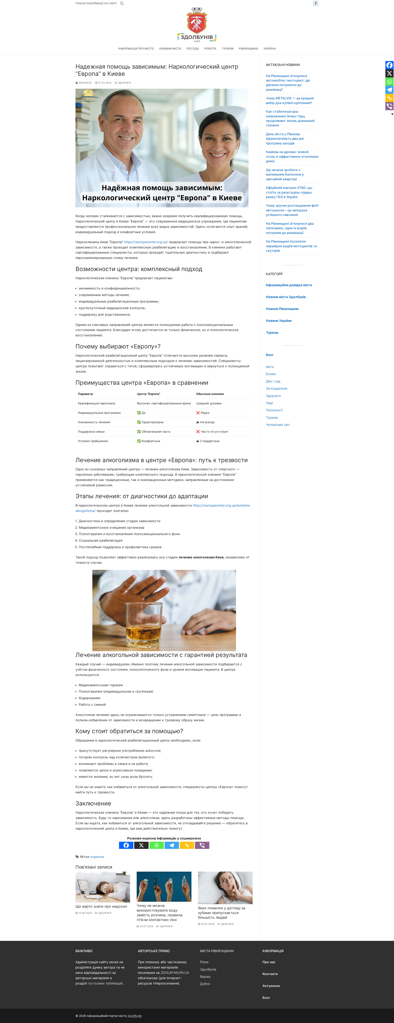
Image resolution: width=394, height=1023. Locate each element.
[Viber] (202, 845)
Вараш (205, 976)
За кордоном (276, 388)
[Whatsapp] (156, 845)
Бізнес (271, 374)
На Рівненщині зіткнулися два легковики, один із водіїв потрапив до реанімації (290, 228)
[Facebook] (315, 3)
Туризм (272, 417)
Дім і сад (273, 381)
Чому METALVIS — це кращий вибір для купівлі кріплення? (290, 100)
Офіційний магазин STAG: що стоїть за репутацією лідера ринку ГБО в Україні (289, 192)
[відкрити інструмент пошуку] (122, 3)
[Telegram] (172, 845)
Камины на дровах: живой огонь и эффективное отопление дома (292, 156)
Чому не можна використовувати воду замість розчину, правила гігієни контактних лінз (159, 912)
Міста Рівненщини (217, 951)
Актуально (271, 986)
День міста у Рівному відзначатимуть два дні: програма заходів (285, 138)
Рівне (204, 962)
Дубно (205, 984)
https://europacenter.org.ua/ (146, 242)
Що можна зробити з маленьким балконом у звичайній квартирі (285, 174)
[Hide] (392, 114)
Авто (270, 367)
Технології (274, 410)
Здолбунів (208, 969)
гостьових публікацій (105, 983)
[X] (141, 845)
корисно (97, 857)
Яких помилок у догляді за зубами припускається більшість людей (221, 913)
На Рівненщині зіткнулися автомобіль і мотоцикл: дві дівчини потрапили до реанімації (288, 83)
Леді (269, 403)
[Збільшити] (229, 576)
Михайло (85, 82)
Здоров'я (124, 82)
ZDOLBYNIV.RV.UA (175, 973)
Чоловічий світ (278, 425)
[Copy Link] (187, 845)
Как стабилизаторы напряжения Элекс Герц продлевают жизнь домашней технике (290, 118)
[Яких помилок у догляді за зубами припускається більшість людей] (225, 888)
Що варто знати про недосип (101, 906)
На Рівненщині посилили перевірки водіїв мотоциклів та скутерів (291, 246)
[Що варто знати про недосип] (103, 887)
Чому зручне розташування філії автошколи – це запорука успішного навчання (292, 210)
